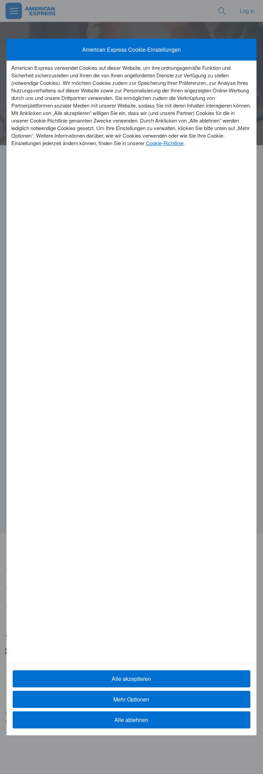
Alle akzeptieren (131, 679)
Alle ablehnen (131, 720)
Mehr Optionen (131, 699)
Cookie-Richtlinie (165, 143)
